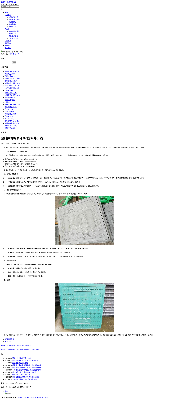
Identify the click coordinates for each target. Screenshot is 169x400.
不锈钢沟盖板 (13, 36)
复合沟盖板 (12, 34)
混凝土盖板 (12, 24)
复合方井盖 (11, 126)
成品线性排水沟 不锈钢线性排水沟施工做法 (27, 365)
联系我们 (8, 45)
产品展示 (8, 15)
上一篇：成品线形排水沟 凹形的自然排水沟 (16, 345)
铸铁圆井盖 (11, 114)
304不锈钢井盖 (12, 86)
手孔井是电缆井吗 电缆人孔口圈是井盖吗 (26, 370)
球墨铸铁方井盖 (12, 104)
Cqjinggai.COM (21, 397)
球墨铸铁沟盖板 (14, 31)
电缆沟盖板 (12, 26)
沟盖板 (7, 29)
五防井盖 (10, 90)
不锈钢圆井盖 (12, 123)
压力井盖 (10, 100)
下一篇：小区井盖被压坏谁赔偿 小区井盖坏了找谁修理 (20, 349)
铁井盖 (9, 109)
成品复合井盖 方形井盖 (20, 363)
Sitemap (45, 397)
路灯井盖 (10, 111)
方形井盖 (10, 76)
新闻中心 (8, 43)
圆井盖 (9, 118)
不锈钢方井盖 (12, 121)
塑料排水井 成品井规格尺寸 (21, 374)
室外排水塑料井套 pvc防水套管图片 (24, 379)
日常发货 (8, 41)
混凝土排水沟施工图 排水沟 (21, 358)
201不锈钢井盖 (12, 88)
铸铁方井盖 (11, 107)
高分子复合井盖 (14, 19)
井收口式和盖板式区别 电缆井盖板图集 (25, 377)
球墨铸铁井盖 (13, 17)
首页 (6, 12)
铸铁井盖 (10, 74)
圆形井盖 (10, 97)
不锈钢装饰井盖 (12, 83)
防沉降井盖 (11, 93)
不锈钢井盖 (12, 22)
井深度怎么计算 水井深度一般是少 (24, 372)
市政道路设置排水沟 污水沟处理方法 (25, 360)
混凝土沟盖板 (13, 38)
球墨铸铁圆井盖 (12, 95)
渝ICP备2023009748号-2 (35, 397)
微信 (6, 391)
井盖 (8, 102)
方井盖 (9, 116)
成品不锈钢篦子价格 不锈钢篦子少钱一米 (26, 367)
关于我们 (8, 48)
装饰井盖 (10, 128)
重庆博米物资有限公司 (8, 2)
